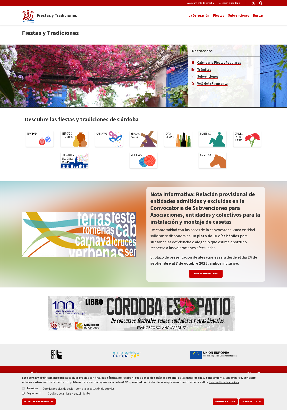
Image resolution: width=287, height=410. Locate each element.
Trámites (204, 69)
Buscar (258, 15)
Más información (205, 274)
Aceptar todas (252, 402)
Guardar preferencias (38, 402)
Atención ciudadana (229, 3)
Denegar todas (225, 402)
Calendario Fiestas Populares (219, 62)
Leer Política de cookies (224, 382)
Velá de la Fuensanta (212, 83)
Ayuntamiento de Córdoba (200, 3)
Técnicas (32, 388)
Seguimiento (35, 393)
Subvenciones (238, 15)
